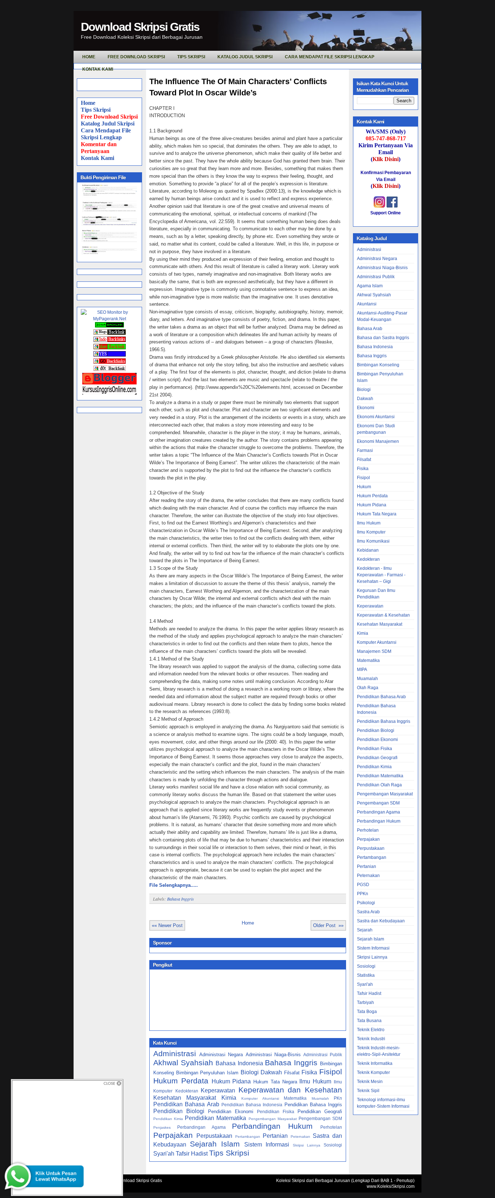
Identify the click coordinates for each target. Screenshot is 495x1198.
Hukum (364, 486)
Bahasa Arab (369, 328)
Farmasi (365, 450)
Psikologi (366, 902)
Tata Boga (367, 1011)
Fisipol (330, 1071)
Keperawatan (218, 1090)
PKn (338, 1098)
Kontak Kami (97, 158)
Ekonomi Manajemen (378, 441)
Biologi (250, 1072)
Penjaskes (162, 1127)
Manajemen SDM (374, 651)
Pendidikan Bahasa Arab (186, 1104)
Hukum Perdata (180, 1080)
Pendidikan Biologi (178, 1111)
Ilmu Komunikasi (373, 541)
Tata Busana (369, 1020)
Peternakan (300, 1137)
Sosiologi (333, 1145)
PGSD (363, 884)
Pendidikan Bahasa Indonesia (252, 1104)
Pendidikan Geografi (320, 1111)
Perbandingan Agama (201, 1127)
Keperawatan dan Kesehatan (290, 1090)
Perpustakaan (214, 1136)
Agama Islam (370, 285)
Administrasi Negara (221, 1054)
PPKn (362, 893)
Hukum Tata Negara (275, 1081)
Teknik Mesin (370, 1081)
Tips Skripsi (191, 56)
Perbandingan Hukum (272, 1126)
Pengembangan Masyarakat (273, 1119)
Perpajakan (173, 1135)
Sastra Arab (368, 911)
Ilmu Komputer (371, 532)
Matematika (295, 1098)
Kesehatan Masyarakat (184, 1098)
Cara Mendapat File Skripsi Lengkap (329, 56)
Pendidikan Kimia (168, 1119)
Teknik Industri (371, 1038)
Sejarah (365, 930)
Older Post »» (328, 925)
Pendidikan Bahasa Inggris (313, 1104)
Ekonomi (365, 407)
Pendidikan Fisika (275, 1111)
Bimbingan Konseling (378, 364)
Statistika (366, 975)
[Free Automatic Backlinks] (109, 326)
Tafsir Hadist (192, 1153)
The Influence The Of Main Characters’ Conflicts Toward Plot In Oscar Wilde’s (238, 87)
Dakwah (271, 1072)
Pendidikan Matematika (215, 1118)
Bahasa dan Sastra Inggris (383, 337)
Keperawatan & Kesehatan (383, 615)
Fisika (309, 1072)
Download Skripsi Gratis (140, 26)
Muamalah (320, 1098)
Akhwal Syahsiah (183, 1062)
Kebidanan (368, 550)
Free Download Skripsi (136, 56)
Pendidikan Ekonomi (230, 1111)
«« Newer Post (167, 925)
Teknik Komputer (373, 1072)
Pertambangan (247, 1137)
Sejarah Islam (215, 1144)
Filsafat (292, 1072)
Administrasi (174, 1053)
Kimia (228, 1098)
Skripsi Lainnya (306, 1145)
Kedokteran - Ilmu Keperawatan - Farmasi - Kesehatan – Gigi (381, 575)
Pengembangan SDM (320, 1118)
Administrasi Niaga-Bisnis (273, 1054)
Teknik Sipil (368, 1090)
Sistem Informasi (266, 1144)
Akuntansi (367, 303)
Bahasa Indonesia (239, 1063)
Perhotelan (331, 1127)
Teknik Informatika (374, 1063)
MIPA (362, 669)
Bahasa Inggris (180, 899)
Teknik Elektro (370, 1029)
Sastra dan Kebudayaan (381, 920)
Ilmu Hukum (315, 1081)
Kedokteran (186, 1090)
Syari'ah (163, 1153)
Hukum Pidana (231, 1081)
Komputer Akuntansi (260, 1098)
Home (88, 103)
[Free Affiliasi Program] (109, 393)
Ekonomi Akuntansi (376, 416)
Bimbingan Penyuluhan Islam (207, 1072)
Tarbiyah (365, 1002)
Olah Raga (367, 687)
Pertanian (275, 1136)
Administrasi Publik (322, 1054)
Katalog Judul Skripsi (107, 123)
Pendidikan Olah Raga (379, 784)
